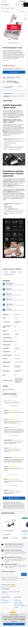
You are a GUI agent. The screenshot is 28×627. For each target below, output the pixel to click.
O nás (15, 599)
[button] (16, 5)
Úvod (2, 8)
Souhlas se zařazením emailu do (9, 577)
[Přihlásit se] (19, 5)
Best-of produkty (5, 602)
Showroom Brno (18, 600)
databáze (16, 577)
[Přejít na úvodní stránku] (5, 4)
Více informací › (6, 60)
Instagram (5, 592)
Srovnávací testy (5, 600)
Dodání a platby (18, 602)
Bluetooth (13, 272)
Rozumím (14, 624)
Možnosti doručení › (11, 78)
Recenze (3, 599)
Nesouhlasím (14, 621)
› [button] (14, 396)
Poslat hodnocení (14, 498)
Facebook (18, 591)
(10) (7, 11)
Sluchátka (8, 8)
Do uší (12, 8)
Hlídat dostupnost (8, 68)
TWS (20, 272)
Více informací (22, 619)
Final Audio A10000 (8, 530)
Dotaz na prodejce (14, 72)
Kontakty (16, 607)
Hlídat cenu (18, 68)
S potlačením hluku (9, 274)
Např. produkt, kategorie (10, 20)
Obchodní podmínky (19, 603)
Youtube (12, 591)
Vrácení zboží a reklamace (20, 605)
